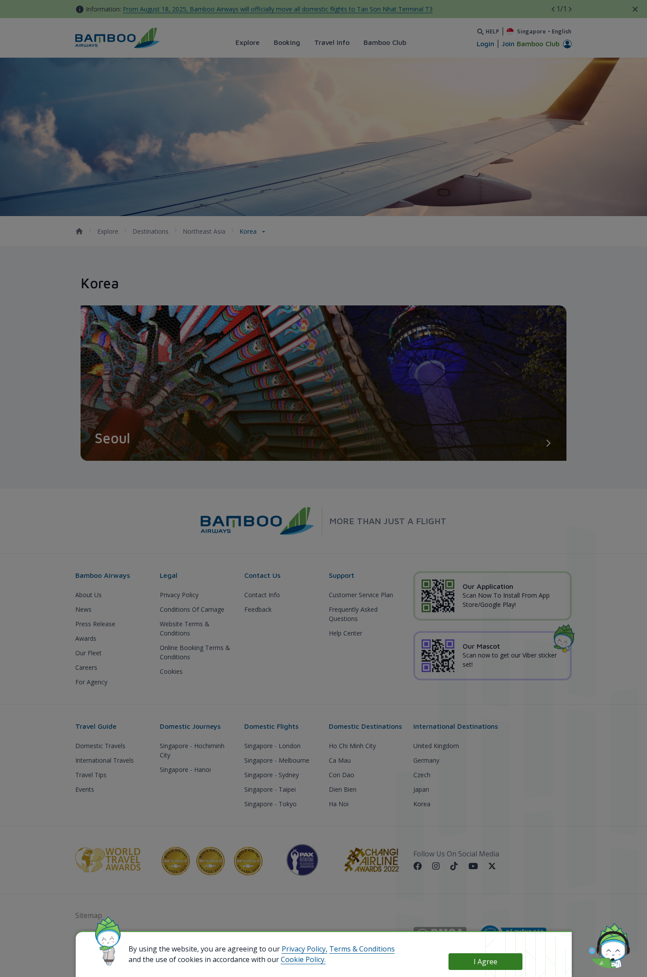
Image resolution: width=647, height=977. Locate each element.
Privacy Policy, (304, 949)
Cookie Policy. (303, 959)
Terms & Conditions (362, 949)
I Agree (485, 961)
